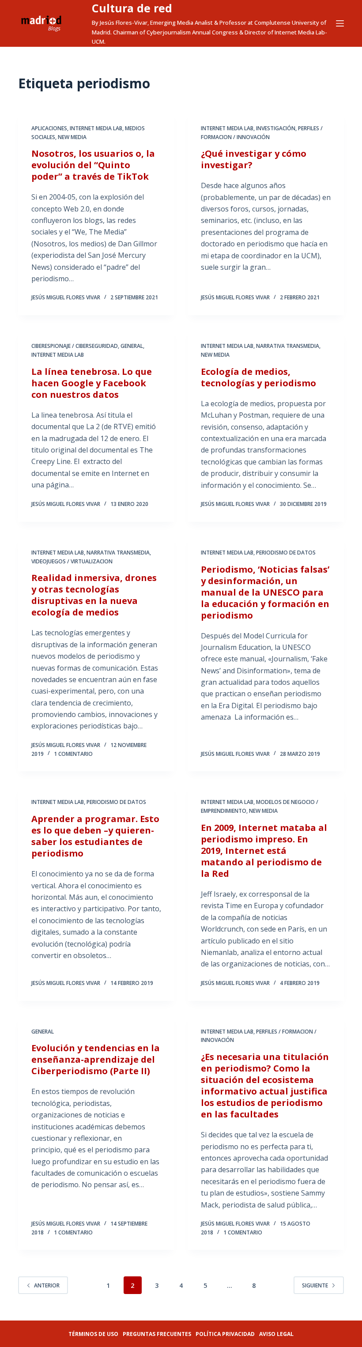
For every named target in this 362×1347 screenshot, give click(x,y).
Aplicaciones (49, 128)
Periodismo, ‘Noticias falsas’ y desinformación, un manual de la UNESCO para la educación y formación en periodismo (265, 592)
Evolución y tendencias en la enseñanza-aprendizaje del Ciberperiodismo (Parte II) (95, 1059)
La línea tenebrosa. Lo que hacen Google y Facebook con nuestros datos (91, 383)
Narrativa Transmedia (287, 346)
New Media (72, 137)
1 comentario (73, 754)
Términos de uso (93, 1334)
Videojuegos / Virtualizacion (72, 561)
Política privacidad (225, 1334)
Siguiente (315, 1285)
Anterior (47, 1285)
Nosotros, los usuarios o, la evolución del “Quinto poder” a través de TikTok (93, 164)
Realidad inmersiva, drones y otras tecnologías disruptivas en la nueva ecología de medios (94, 595)
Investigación (275, 128)
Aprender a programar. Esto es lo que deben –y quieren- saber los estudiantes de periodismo (95, 836)
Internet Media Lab (96, 128)
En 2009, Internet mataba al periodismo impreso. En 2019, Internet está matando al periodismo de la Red (264, 850)
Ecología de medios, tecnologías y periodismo (258, 377)
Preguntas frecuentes (157, 1334)
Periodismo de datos (286, 552)
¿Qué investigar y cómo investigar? (253, 159)
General (132, 346)
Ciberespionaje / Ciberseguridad (74, 346)
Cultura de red (132, 7)
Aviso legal (276, 1334)
